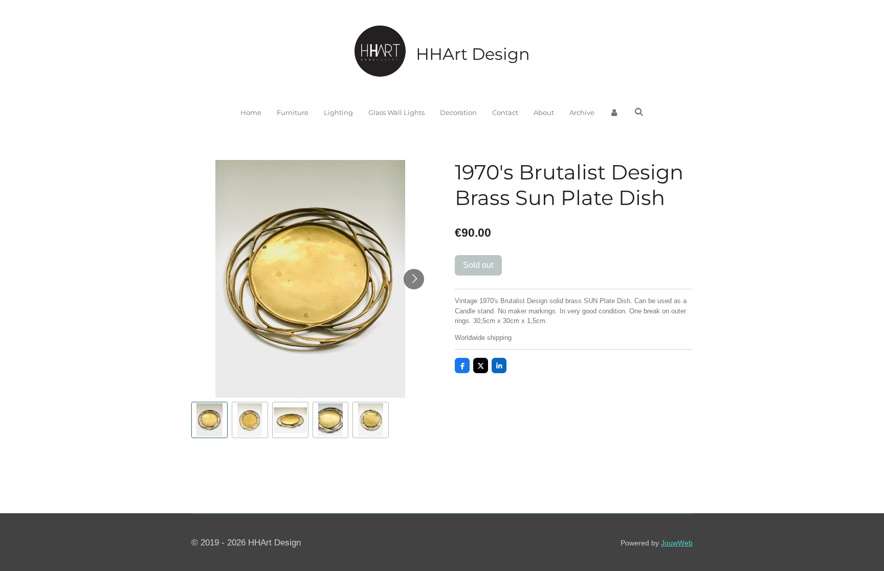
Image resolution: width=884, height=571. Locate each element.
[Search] (639, 112)
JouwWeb (677, 543)
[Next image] (414, 279)
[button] (209, 420)
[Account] (614, 113)
